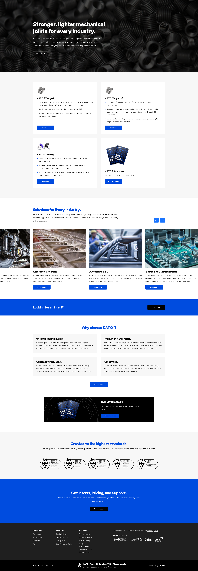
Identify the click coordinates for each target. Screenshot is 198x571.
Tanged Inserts (84, 534)
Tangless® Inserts (85, 537)
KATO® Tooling (84, 541)
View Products (42, 54)
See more (45, 128)
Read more (41, 287)
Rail (34, 544)
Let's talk (156, 307)
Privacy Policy (61, 541)
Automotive (37, 537)
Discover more (110, 416)
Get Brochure (113, 181)
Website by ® (157, 565)
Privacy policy (152, 531)
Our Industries (61, 534)
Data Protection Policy (64, 544)
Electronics (37, 541)
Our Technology (62, 537)
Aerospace (37, 534)
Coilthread (108, 214)
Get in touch (99, 384)
